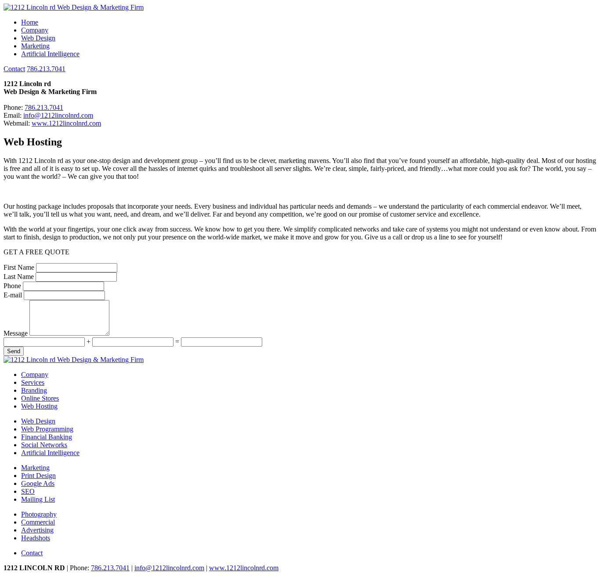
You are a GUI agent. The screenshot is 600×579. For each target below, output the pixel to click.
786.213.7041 (46, 68)
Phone (12, 286)
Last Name (19, 276)
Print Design (38, 475)
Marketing (35, 46)
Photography (39, 514)
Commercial (38, 522)
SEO (28, 491)
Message (16, 333)
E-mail (13, 295)
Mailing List (38, 499)
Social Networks (44, 445)
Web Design (38, 38)
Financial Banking (46, 437)
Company (34, 30)
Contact (14, 68)
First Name (19, 267)
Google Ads (37, 483)
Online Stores (40, 398)
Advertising (37, 530)
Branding (34, 390)
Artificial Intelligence (50, 54)
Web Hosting (39, 406)
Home (29, 22)
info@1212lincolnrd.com (58, 115)
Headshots (35, 538)
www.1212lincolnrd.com (66, 123)
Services (32, 382)
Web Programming (47, 429)
